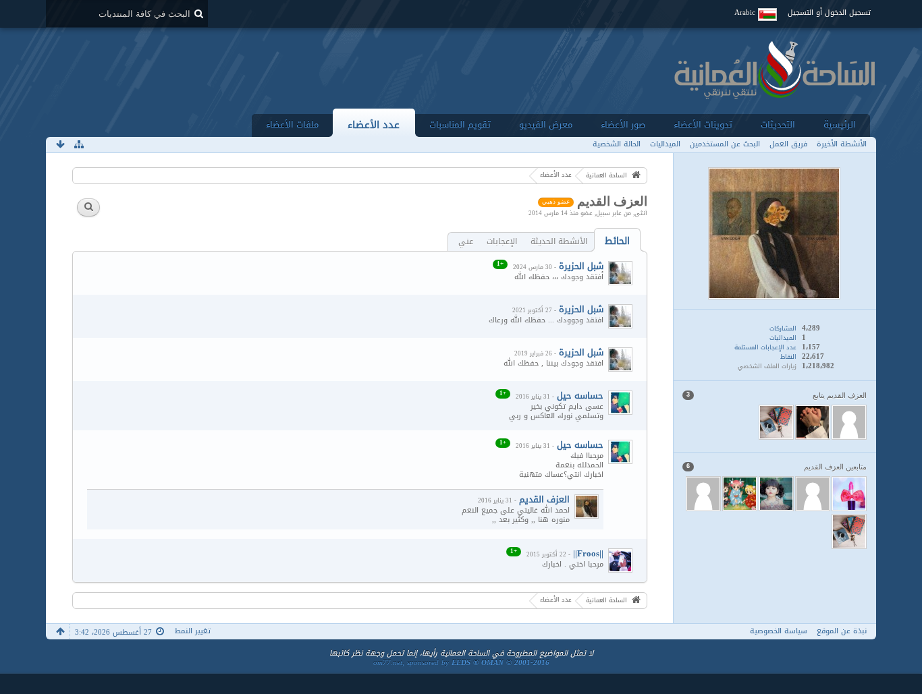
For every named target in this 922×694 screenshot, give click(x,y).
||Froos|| (588, 553)
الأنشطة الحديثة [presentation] (559, 241)
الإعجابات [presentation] (502, 241)
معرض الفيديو (545, 124)
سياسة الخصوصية (778, 631)
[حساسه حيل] (620, 403)
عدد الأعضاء (374, 124)
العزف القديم (544, 499)
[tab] (617, 241)
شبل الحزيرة (581, 266)
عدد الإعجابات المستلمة (765, 347)
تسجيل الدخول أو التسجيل (829, 12)
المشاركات (782, 328)
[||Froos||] (620, 560)
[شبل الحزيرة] (620, 273)
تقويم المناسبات (460, 124)
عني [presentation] (465, 241)
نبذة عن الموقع (842, 631)
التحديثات (778, 124)
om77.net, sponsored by (461, 663)
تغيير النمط (193, 631)
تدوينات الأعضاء (703, 124)
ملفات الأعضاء (292, 124)
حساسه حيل (580, 395)
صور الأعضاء (623, 124)
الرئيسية (839, 124)
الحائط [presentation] (617, 241)
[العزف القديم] (586, 506)
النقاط (788, 357)
